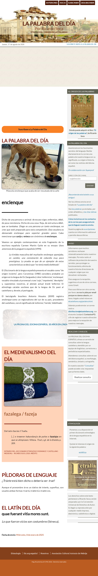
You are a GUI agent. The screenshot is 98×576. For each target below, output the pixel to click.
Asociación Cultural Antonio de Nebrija (69, 553)
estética (82, 452)
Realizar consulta (82, 377)
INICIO (63, 3)
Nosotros (45, 553)
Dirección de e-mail (77, 175)
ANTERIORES (51, 3)
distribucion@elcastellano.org (80, 311)
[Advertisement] (49, 67)
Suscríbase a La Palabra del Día (32, 129)
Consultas (89, 365)
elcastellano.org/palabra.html (80, 301)
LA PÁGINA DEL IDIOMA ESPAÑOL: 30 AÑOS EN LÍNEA (40, 324)
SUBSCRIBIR (73, 3)
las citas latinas (90, 212)
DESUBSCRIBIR (87, 3)
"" (85, 205)
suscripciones (89, 229)
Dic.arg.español (31, 553)
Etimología (16, 553)
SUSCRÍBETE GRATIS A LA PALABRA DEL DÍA (81, 44)
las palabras (77, 209)
